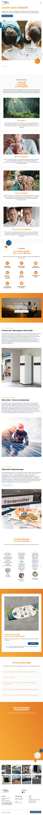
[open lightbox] (6, 769)
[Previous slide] (2, 66)
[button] (40, 2)
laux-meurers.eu (8, 804)
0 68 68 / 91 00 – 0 (8, 802)
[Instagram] (22, 792)
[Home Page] (5, 2)
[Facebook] (24, 792)
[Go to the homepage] (5, 791)
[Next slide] (7, 66)
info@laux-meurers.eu (8, 803)
